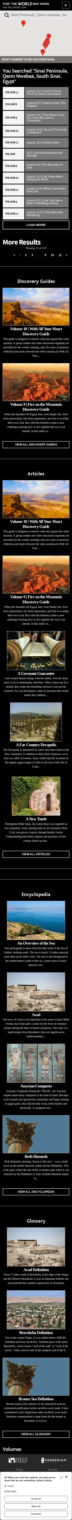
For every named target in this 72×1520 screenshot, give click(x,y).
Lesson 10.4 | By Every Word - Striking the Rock (45, 178)
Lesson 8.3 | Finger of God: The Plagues (46, 104)
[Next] (66, 255)
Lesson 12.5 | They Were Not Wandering (45, 214)
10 (52, 255)
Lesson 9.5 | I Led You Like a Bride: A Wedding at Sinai (44, 202)
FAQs (19, 1469)
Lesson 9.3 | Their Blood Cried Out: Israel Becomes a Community (45, 117)
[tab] (36, 92)
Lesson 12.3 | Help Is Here (43, 142)
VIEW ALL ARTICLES (36, 854)
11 (60, 255)
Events (52, 1469)
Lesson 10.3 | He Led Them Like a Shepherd (47, 131)
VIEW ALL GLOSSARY (36, 1434)
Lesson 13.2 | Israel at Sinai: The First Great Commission (44, 92)
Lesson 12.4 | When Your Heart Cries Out (46, 190)
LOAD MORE (36, 225)
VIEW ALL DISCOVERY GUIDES (36, 444)
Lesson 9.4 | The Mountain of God (44, 166)
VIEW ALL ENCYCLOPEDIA (36, 1191)
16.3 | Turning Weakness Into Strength (45, 154)
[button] (42, 52)
